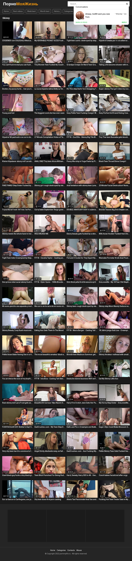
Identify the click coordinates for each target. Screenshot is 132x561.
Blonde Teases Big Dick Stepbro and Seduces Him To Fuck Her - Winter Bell (114, 210)
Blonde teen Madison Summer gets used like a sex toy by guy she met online (82, 354)
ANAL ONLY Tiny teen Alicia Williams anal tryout (49, 161)
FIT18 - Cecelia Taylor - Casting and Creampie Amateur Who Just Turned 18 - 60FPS (49, 258)
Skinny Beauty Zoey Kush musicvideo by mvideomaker (17, 330)
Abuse (79, 550)
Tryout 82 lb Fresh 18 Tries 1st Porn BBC (17, 210)
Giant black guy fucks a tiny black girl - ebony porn (17, 475)
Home (6, 11)
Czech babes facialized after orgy (113, 475)
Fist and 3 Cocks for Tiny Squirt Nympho (82, 258)
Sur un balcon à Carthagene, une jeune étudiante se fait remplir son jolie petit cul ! (17, 499)
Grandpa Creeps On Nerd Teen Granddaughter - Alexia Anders (82, 65)
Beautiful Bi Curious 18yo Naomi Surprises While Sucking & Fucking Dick (49, 403)
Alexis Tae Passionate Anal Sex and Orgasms (82, 499)
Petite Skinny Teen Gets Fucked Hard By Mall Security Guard (114, 451)
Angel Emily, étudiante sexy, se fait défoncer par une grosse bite (49, 451)
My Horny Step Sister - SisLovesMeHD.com (114, 403)
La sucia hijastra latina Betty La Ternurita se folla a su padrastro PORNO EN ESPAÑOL (49, 89)
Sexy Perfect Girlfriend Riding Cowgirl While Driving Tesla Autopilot (114, 113)
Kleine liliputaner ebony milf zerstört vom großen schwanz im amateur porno (17, 161)
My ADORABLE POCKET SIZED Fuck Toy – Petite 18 (49, 41)
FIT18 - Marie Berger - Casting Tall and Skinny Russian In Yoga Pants (82, 330)
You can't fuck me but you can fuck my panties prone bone (17, 65)
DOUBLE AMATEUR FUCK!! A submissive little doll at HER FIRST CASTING (82, 210)
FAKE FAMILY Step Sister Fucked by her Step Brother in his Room (17, 185)
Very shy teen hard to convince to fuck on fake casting (17, 451)
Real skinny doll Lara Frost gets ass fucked (17, 403)
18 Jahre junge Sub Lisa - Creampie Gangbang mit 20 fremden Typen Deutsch (114, 330)
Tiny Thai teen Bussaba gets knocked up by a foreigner (114, 137)
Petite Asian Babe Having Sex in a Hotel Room (17, 354)
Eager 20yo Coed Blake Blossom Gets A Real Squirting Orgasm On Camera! (114, 427)
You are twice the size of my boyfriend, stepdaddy (17, 379)
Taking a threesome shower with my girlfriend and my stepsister (114, 65)
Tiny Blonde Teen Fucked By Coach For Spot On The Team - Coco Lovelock (49, 65)
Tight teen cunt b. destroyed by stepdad (82, 41)
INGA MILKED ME (41, 234)
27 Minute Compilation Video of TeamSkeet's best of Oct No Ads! (49, 137)
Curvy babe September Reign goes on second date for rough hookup (49, 210)
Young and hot (8, 113)
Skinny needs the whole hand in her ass (17, 234)
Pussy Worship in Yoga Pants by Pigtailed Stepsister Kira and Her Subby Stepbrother (82, 161)
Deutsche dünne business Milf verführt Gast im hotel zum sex (82, 379)
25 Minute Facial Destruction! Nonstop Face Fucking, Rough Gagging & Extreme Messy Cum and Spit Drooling (114, 185)
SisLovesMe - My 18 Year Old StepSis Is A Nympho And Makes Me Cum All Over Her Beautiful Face (114, 282)
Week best (31, 11)
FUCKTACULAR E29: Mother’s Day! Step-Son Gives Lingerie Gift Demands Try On (17, 427)
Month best (45, 11)
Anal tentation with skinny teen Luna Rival (82, 185)
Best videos (18, 11)
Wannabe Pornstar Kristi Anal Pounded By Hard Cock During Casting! (114, 258)
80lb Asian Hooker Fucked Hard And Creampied (114, 234)
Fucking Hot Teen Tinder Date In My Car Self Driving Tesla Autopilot (114, 499)
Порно (10, 3)
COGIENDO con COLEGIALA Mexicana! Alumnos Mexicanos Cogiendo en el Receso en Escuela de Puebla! (17, 41)
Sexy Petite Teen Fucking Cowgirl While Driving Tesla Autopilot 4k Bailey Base (82, 113)
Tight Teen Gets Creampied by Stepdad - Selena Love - (17, 258)
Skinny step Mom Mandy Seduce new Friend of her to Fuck (114, 306)
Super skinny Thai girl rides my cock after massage (114, 89)
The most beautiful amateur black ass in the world (49, 354)
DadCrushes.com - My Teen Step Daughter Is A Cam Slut (49, 427)
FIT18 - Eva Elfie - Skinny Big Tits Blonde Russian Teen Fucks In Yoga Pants (82, 137)
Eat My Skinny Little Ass (108, 379)
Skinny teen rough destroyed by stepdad (82, 306)
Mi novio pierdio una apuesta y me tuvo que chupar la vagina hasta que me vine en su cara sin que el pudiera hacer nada (17, 306)
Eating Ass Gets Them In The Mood (49, 330)
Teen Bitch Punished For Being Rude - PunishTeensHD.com (49, 475)
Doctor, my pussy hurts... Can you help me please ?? (17, 89)
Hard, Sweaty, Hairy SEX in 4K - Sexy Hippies (82, 475)
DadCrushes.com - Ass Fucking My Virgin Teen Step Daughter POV (82, 451)
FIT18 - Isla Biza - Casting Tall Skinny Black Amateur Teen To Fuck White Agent (49, 379)
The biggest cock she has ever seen (49, 113)
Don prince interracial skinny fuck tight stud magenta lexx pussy (17, 282)
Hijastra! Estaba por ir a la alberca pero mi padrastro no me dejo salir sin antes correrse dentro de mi (114, 41)
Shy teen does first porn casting (47, 499)
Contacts (71, 550)
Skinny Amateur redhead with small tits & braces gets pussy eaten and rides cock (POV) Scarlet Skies (114, 354)
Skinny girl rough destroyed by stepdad (49, 185)
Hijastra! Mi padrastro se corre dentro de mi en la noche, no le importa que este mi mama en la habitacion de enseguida (17, 137)
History (57, 11)
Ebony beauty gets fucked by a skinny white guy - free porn (82, 234)
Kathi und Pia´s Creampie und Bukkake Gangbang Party (82, 427)
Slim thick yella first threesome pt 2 (81, 282)
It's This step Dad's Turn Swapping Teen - (82, 89)
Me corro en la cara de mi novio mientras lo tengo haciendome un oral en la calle (49, 306)
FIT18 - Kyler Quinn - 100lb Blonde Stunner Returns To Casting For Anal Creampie (49, 282)
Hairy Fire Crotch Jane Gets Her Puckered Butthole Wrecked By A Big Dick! (82, 403)
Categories (68, 11)
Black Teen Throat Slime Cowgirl (112, 161)
